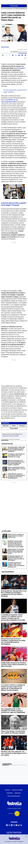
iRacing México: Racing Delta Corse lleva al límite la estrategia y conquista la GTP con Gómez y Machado (14, 593)
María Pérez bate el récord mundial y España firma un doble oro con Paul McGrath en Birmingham (13, 641)
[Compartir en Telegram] (22, 55)
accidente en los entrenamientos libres (9, 101)
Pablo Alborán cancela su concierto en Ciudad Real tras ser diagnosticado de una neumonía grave (16, 476)
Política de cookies (17, 790)
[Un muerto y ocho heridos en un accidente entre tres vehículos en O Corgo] (4, 455)
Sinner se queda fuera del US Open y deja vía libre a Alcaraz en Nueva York (16, 468)
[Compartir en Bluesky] (19, 55)
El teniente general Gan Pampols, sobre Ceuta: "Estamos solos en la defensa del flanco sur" (16, 565)
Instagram (5, 436)
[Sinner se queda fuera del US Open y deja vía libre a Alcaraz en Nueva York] (4, 469)
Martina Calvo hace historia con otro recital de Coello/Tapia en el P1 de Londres (14, 753)
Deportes (6, 425)
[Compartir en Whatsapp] (25, 58)
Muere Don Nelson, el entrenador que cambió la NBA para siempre (13, 732)
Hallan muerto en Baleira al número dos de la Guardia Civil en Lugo (16, 536)
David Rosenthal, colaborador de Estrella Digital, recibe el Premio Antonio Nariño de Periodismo (16, 449)
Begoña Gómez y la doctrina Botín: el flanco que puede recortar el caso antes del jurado (16, 551)
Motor (14, 425)
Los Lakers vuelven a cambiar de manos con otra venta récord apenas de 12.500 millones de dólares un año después (13, 687)
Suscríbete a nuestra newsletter (10, 439)
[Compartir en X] (15, 55)
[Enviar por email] (6, 55)
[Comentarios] (3, 55)
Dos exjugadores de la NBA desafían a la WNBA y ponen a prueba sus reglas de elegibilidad (13, 710)
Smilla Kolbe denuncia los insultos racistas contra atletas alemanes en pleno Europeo (14, 664)
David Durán (5, 47)
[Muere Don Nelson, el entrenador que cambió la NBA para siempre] (14, 722)
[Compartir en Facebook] (12, 55)
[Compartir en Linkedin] (25, 55)
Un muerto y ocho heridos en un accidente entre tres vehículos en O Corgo (16, 455)
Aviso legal (17, 793)
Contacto (7, 790)
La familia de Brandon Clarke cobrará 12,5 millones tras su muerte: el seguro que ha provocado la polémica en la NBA (13, 617)
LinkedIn (16, 436)
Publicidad (10, 793)
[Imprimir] (9, 55)
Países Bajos (14, 428)
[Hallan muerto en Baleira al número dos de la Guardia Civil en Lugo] (4, 536)
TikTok (11, 436)
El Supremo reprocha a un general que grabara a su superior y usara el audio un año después (16, 558)
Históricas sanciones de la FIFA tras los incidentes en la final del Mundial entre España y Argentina (16, 463)
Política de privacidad (14, 796)
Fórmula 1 (21, 68)
